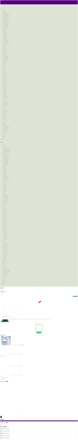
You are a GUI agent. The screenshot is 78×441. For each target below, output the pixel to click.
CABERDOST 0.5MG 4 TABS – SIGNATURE (7, 316)
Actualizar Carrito (2, 426)
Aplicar (7, 422)
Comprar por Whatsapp (5, 321)
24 (1, 294)
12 (1, 293)
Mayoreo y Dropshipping (3, 379)
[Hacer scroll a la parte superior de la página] (0, 382)
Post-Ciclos (5, 315)
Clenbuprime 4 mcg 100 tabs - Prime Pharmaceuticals (5, 435)
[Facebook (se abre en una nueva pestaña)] (1, 2)
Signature (2, 290)
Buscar (6, 381)
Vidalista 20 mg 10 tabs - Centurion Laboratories (4, 433)
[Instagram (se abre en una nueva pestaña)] (1, 3)
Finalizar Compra (5, 426)
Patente (3, 315)
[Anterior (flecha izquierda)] (0, 440)
